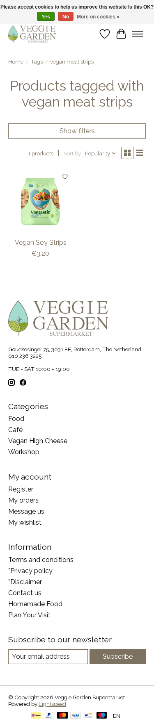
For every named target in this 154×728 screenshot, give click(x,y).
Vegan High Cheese (37, 441)
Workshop (23, 452)
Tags (37, 61)
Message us (26, 511)
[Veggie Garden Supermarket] (32, 33)
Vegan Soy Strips (41, 242)
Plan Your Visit (29, 615)
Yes (45, 17)
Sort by (72, 153)
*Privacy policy (30, 571)
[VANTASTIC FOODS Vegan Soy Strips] (40, 201)
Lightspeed (52, 704)
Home (15, 61)
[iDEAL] (36, 716)
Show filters (77, 131)
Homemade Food (35, 604)
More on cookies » (98, 17)
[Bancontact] (88, 716)
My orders (23, 500)
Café (15, 430)
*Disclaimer (25, 582)
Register (20, 489)
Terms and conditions (41, 560)
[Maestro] (102, 716)
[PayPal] (49, 716)
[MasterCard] (62, 716)
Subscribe (118, 656)
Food (16, 419)
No (65, 17)
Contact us (24, 593)
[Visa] (75, 716)
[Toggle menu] (137, 34)
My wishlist (24, 522)
